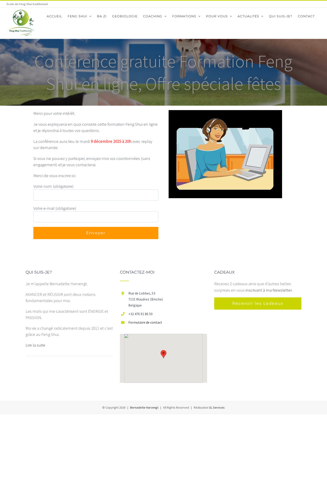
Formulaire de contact (145, 322)
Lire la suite (35, 345)
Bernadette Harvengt (144, 407)
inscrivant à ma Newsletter (269, 290)
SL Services (217, 407)
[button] (163, 354)
